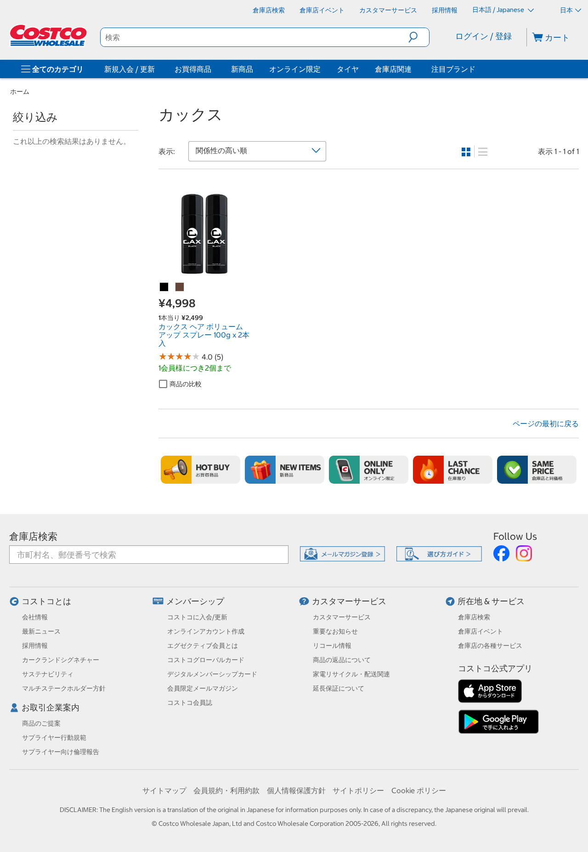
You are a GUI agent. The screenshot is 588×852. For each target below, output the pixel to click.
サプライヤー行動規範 (54, 737)
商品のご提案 (41, 723)
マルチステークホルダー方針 (64, 688)
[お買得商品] (213, 69)
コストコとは (46, 601)
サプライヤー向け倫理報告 (60, 752)
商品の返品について (342, 660)
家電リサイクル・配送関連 (351, 674)
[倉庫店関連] (413, 69)
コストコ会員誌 (189, 702)
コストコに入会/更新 (197, 617)
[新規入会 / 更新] (156, 69)
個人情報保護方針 (296, 790)
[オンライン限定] (368, 470)
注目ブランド (453, 69)
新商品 (242, 69)
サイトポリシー (358, 790)
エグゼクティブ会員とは (202, 645)
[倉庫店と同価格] (537, 470)
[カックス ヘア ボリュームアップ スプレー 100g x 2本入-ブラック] (164, 287)
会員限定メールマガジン (202, 688)
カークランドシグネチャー (60, 660)
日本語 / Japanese (499, 10)
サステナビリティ (48, 674)
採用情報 (35, 645)
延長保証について (338, 688)
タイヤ (348, 69)
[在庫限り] (452, 470)
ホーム (19, 91)
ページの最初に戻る (546, 423)
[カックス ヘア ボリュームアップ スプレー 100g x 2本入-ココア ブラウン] (180, 287)
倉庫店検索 (33, 536)
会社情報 (35, 617)
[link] (204, 274)
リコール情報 (332, 645)
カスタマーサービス (349, 601)
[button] (418, 37)
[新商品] (284, 470)
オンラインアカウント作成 (205, 631)
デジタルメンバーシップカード (212, 674)
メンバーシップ (195, 601)
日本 (566, 10)
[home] (49, 35)
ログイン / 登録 (483, 36)
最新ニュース (41, 631)
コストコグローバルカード (205, 660)
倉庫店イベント (480, 631)
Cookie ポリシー (418, 790)
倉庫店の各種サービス (490, 645)
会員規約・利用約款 (226, 790)
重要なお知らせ (335, 631)
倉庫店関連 (393, 69)
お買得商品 (193, 69)
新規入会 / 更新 (129, 69)
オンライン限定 (295, 69)
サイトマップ (164, 790)
